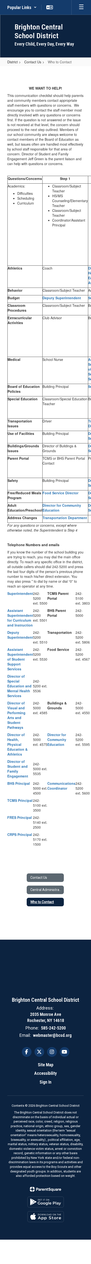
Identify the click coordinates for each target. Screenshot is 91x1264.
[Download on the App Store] (45, 1216)
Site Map (45, 1064)
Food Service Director (60, 492)
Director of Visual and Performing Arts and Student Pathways (16, 715)
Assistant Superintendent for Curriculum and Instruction (20, 617)
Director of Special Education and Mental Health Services (19, 686)
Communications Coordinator (61, 786)
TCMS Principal (20, 800)
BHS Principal (18, 783)
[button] (21, 7)
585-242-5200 (53, 1027)
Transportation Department (64, 517)
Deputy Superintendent (61, 297)
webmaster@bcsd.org (52, 1035)
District (12, 61)
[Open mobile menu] (81, 7)
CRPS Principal (19, 834)
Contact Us (32, 61)
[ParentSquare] (45, 1189)
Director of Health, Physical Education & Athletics (17, 744)
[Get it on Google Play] (45, 1202)
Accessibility (45, 1073)
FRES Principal (19, 817)
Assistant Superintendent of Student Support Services (20, 659)
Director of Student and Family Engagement (17, 768)
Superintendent (20, 593)
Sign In (45, 1082)
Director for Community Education (56, 739)
